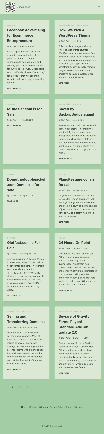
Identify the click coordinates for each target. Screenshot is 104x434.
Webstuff (78, 312)
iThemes (73, 25)
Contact (33, 407)
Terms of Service (74, 407)
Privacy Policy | (58, 407)
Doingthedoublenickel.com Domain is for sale (26, 184)
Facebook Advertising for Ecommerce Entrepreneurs (26, 35)
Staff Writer (14, 46)
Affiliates (11, 25)
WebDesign (83, 25)
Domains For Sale (24, 312)
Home (24, 407)
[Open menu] (98, 7)
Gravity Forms (65, 312)
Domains (11, 104)
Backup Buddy (76, 104)
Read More (14, 88)
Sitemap (43, 407)
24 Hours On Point (74, 242)
